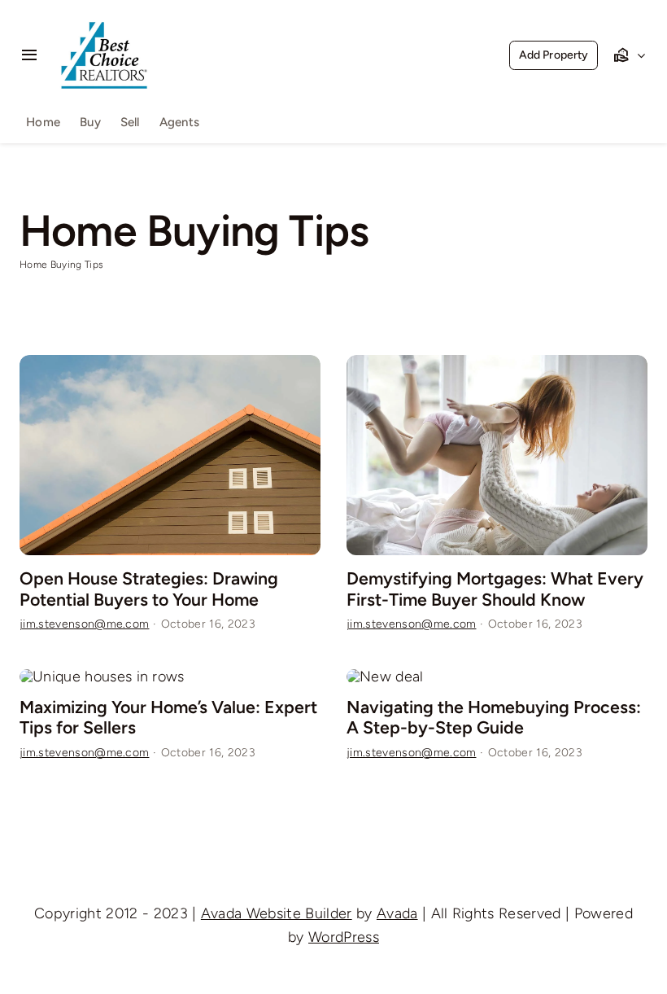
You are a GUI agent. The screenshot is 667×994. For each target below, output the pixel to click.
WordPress (343, 937)
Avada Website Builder (276, 913)
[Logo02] (104, 14)
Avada (397, 913)
